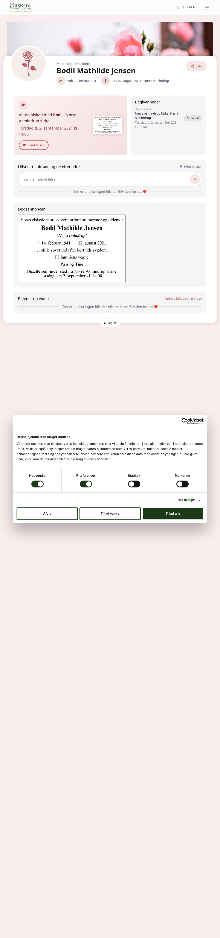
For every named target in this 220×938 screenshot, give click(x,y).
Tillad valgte (110, 513)
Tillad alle (173, 513)
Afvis (47, 513)
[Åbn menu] (207, 7)
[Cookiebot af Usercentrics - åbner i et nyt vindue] (184, 421)
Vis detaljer (186, 500)
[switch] (86, 484)
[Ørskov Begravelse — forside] (20, 7)
